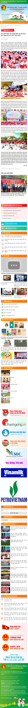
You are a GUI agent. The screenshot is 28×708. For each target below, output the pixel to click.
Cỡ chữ (2, 39)
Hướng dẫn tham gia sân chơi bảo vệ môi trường (15, 243)
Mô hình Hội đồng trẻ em (8, 215)
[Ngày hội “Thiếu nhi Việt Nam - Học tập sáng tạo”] (5, 570)
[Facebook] (13, 698)
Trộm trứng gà (14, 391)
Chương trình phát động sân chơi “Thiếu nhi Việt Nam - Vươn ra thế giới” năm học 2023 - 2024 (15, 604)
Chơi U (12, 397)
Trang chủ (4, 25)
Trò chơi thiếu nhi (8, 368)
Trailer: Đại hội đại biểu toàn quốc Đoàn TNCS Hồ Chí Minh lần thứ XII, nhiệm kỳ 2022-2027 (20, 285)
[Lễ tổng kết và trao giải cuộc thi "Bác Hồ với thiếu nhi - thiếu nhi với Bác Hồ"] (20, 355)
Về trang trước (5, 168)
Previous (2, 184)
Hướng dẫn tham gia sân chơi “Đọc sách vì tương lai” (15, 247)
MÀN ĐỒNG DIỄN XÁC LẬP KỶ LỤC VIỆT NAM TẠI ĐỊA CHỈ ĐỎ (19, 541)
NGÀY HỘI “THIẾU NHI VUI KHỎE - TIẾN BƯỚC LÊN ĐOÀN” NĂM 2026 (19, 581)
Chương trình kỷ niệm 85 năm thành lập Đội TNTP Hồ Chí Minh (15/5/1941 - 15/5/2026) (19, 548)
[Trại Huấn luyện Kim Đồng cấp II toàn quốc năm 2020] (20, 343)
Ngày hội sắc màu (4, 26)
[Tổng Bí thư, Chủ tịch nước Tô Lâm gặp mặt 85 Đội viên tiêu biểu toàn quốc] (5, 556)
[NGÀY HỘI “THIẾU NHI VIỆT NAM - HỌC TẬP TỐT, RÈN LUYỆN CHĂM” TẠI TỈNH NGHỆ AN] (5, 563)
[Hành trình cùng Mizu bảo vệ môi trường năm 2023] (14, 265)
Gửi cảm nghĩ (15, 513)
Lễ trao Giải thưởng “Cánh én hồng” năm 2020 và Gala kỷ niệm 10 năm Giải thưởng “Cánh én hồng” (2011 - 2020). (7, 362)
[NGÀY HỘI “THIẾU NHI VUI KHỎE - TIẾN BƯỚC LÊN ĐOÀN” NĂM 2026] (5, 583)
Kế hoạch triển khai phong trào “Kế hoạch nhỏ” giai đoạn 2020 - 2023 (15, 599)
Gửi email (12, 168)
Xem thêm (24, 232)
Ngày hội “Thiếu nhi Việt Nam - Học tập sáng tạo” (19, 568)
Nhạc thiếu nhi (7, 301)
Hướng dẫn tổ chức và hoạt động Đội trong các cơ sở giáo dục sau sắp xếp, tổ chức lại (15, 236)
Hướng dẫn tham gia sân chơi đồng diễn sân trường (15, 240)
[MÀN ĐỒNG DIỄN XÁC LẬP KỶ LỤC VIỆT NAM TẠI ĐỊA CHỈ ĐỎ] (5, 543)
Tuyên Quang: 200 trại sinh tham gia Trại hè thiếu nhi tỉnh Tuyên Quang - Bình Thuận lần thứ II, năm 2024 (13, 194)
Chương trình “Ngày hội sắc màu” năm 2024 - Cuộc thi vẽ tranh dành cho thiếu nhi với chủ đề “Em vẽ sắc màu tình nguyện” (15, 609)
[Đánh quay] (5, 373)
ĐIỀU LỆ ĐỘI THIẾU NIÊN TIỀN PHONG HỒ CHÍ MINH (15, 251)
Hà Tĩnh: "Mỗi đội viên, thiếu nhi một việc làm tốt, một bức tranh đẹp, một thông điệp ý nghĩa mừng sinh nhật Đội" (15, 618)
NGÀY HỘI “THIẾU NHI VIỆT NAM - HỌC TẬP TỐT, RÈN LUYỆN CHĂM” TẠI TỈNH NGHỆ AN (19, 562)
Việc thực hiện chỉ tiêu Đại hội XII (10, 208)
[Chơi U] (5, 400)
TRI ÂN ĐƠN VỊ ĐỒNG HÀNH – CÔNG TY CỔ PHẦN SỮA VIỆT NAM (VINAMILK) (19, 535)
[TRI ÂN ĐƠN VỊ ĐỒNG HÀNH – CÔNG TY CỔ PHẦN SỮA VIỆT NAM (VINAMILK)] (5, 536)
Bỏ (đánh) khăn (14, 384)
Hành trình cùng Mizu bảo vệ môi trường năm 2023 (13, 273)
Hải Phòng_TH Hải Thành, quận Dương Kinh (20, 297)
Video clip (6, 256)
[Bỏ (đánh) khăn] (5, 387)
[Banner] (14, 12)
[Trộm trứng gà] (5, 393)
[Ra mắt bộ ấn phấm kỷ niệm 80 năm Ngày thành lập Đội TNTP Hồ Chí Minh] (7, 343)
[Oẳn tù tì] (5, 380)
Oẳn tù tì (12, 377)
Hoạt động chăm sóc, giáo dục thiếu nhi (12, 210)
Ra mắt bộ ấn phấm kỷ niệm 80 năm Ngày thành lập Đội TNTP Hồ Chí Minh (7, 349)
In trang (18, 168)
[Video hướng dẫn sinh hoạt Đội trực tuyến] (7, 278)
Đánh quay (13, 370)
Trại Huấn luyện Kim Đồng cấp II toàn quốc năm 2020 (20, 348)
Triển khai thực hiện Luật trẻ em (10, 213)
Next (26, 184)
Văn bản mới (7, 233)
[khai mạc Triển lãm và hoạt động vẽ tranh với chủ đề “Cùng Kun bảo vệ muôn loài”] (5, 529)
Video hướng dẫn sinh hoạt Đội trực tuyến (7, 283)
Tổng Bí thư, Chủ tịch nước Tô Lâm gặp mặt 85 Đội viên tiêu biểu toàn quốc (19, 555)
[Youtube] (15, 698)
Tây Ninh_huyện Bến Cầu (6, 296)
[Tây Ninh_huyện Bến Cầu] (7, 291)
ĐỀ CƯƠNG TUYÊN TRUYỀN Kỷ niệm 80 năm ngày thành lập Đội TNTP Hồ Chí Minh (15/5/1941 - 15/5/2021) (15, 613)
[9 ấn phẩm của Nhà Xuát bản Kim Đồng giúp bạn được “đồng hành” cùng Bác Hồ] (14, 328)
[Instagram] (17, 698)
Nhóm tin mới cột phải (9, 524)
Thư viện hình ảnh (8, 319)
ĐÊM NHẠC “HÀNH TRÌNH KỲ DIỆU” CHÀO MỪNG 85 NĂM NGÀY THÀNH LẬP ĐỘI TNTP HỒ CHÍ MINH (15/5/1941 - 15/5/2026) (19, 576)
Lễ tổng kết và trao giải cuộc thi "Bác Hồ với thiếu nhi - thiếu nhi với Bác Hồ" (20, 361)
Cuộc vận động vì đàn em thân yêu (14, 25)
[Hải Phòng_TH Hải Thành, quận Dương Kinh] (20, 291)
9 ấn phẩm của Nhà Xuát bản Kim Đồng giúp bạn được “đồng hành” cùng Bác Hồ (14, 337)
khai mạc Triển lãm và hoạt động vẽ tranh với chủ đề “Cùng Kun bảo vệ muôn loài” (19, 528)
